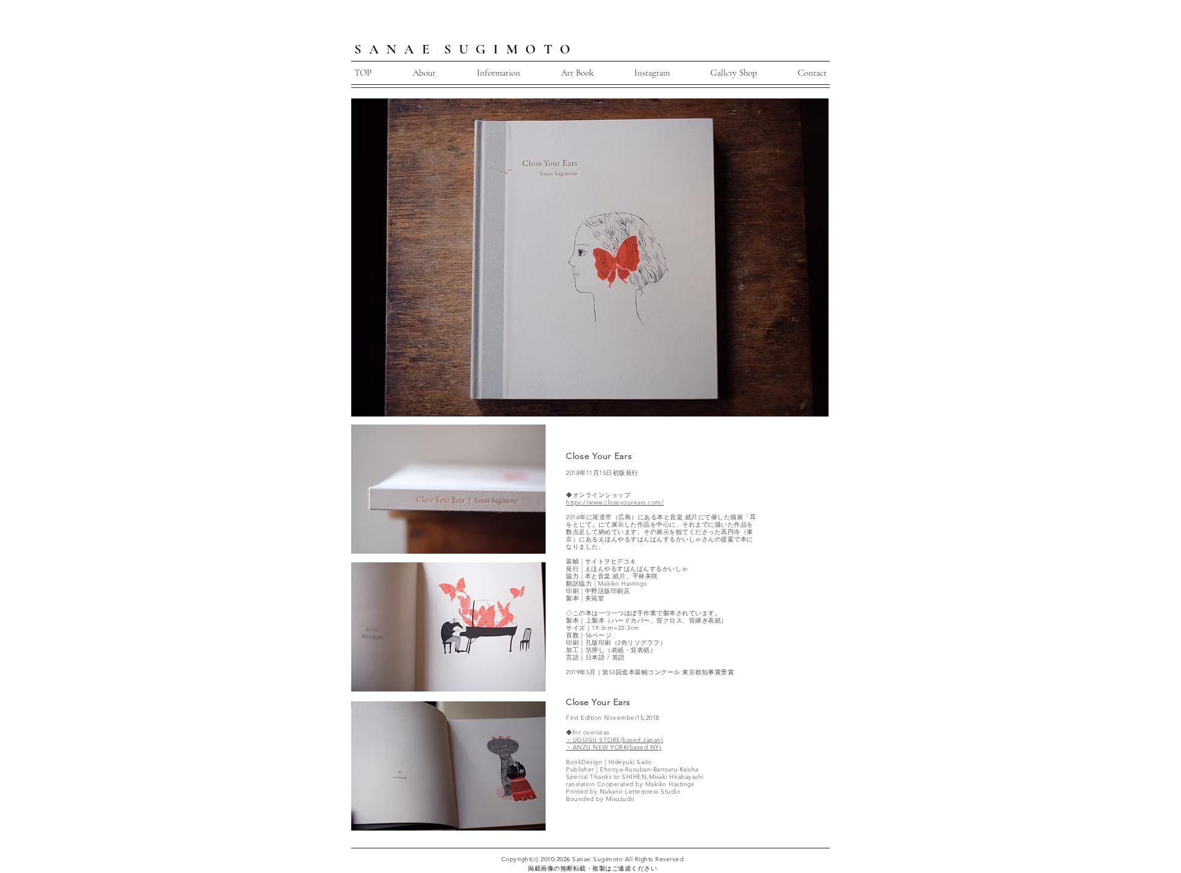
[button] (498, 73)
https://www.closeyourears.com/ (615, 502)
